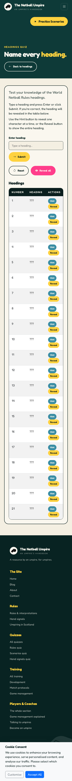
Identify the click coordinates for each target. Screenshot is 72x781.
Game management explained (27, 716)
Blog (12, 584)
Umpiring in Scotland (22, 624)
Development (17, 682)
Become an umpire (21, 728)
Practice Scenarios (51, 21)
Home (13, 578)
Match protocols (19, 687)
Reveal (53, 206)
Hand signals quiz (20, 659)
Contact (14, 595)
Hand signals (17, 619)
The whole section (20, 710)
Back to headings (22, 66)
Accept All (35, 774)
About (13, 590)
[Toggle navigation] (64, 6)
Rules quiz (16, 647)
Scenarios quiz (18, 653)
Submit (22, 156)
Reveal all (45, 170)
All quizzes (16, 641)
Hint (52, 200)
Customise (14, 774)
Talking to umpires (20, 722)
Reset (21, 170)
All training (16, 676)
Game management (21, 693)
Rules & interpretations (23, 613)
